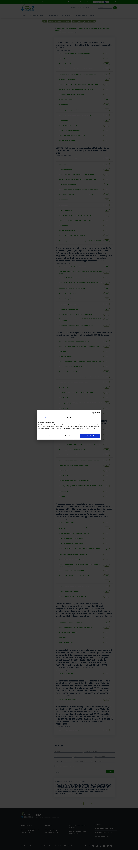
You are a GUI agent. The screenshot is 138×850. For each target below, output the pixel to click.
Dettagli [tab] (69, 417)
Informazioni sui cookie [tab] (90, 417)
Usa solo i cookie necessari (48, 435)
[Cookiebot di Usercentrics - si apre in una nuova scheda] (93, 413)
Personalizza (68, 435)
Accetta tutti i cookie (90, 435)
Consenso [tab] (47, 417)
